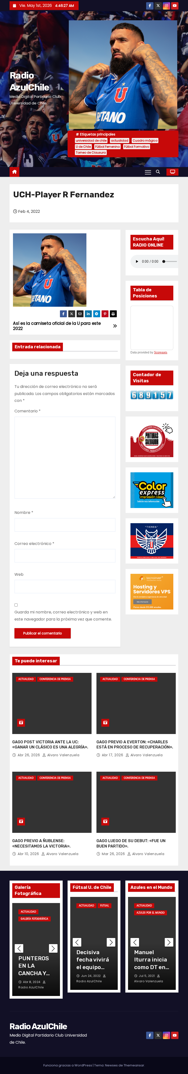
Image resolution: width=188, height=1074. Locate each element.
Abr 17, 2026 (113, 755)
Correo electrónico (34, 543)
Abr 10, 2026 (29, 853)
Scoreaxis (160, 352)
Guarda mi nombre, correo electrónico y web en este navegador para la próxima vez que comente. (63, 615)
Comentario (27, 411)
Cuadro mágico (145, 140)
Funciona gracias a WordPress (68, 1065)
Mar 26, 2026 (114, 853)
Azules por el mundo (150, 913)
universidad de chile (91, 140)
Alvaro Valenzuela (62, 755)
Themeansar (134, 1065)
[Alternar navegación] (147, 172)
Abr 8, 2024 (32, 982)
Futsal (104, 905)
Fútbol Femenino (107, 147)
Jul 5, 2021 (147, 976)
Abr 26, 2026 (29, 755)
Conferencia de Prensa (55, 679)
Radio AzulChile (38, 1026)
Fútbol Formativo (136, 147)
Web (19, 574)
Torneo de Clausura (91, 152)
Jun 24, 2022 (91, 976)
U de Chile (83, 147)
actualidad (119, 140)
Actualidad (26, 679)
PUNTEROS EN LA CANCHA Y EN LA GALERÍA (33, 973)
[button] (159, 172)
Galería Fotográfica (34, 919)
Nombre (23, 512)
